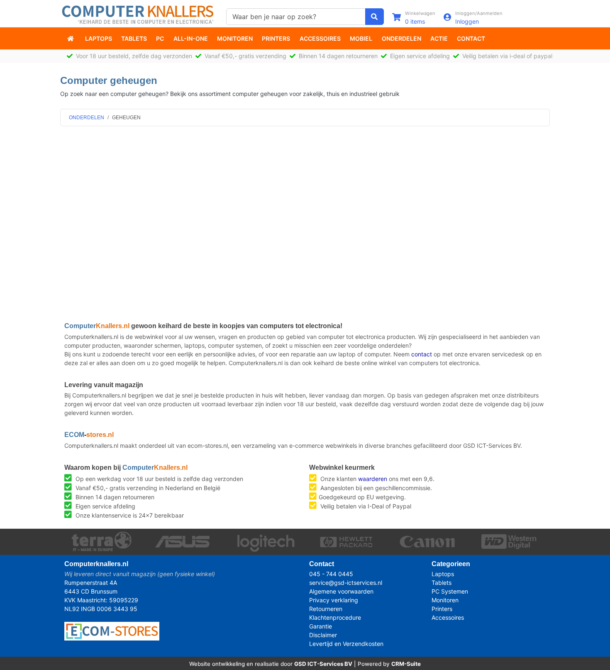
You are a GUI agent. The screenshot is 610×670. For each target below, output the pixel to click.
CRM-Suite (406, 663)
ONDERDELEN (86, 117)
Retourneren (325, 608)
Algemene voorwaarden (341, 591)
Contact (471, 38)
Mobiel (361, 38)
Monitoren (235, 38)
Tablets (134, 38)
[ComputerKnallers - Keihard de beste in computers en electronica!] (71, 38)
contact (421, 354)
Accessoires (320, 38)
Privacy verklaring (333, 600)
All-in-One (190, 38)
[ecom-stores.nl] (111, 630)
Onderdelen (401, 38)
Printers (276, 38)
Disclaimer (323, 634)
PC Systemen (450, 591)
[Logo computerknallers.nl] (139, 13)
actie (439, 38)
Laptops (98, 38)
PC (160, 38)
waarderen (372, 478)
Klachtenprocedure (335, 617)
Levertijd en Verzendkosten (346, 643)
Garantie (320, 626)
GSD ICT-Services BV (323, 663)
